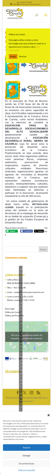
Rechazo (22, 56)
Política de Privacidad (14, 315)
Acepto (13, 56)
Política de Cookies (13, 312)
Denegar (26, 455)
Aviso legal (9, 308)
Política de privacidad (26, 470)
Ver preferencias (26, 463)
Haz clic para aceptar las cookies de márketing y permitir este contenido (26, 337)
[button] (48, 415)
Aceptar (26, 447)
